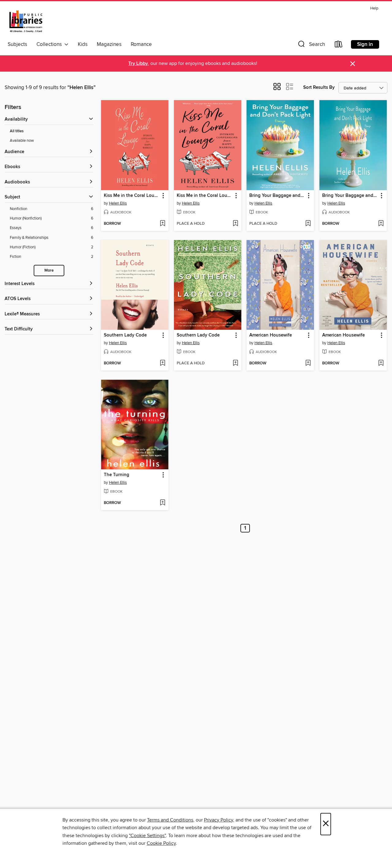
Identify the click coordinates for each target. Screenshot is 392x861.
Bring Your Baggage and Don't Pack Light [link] (277, 195)
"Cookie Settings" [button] (147, 836)
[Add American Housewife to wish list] (308, 363)
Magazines (109, 44)
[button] (311, 45)
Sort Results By (319, 87)
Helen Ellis (118, 203)
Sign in (365, 44)
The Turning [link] (116, 475)
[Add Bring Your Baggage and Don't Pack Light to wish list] (308, 224)
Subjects (17, 44)
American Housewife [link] (270, 335)
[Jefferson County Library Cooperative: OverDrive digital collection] (25, 21)
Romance (141, 44)
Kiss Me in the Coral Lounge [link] (132, 195)
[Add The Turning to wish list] (162, 503)
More (49, 270)
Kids (83, 44)
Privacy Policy (218, 820)
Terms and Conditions (170, 820)
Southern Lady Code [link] (125, 335)
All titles (17, 131)
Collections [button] (50, 44)
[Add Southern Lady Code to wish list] (162, 363)
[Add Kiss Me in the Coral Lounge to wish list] (162, 224)
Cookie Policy (161, 843)
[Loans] (339, 45)
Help (374, 8)
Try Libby (138, 63)
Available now (22, 140)
